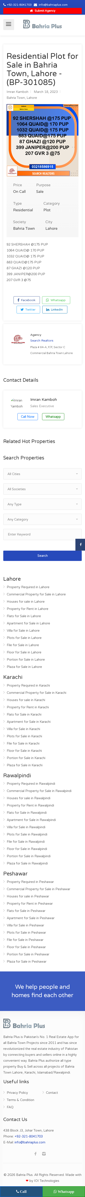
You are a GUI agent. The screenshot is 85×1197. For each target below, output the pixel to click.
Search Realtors (41, 340)
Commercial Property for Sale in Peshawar (38, 889)
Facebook (27, 300)
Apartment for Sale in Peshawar (30, 918)
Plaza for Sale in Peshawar (26, 962)
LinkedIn (56, 309)
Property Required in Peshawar (30, 882)
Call (23, 1192)
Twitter (30, 309)
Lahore (32, 98)
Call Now (27, 417)
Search (42, 556)
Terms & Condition (20, 1100)
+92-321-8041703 (19, 5)
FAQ (10, 1107)
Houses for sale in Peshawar (28, 896)
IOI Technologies (46, 1181)
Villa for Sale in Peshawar (25, 925)
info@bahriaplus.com (53, 5)
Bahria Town (16, 98)
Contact (52, 1093)
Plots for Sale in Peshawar (26, 933)
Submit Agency (44, 11)
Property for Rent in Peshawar (30, 904)
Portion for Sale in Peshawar (28, 954)
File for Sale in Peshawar (25, 940)
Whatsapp (58, 300)
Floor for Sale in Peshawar (26, 947)
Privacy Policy (17, 1093)
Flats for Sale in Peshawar (26, 911)
